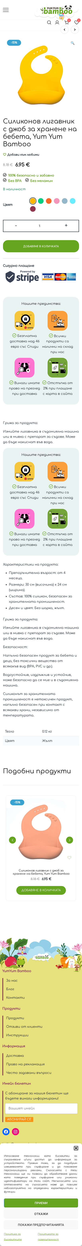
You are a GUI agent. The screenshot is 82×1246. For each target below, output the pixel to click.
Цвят (8, 205)
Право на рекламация (25, 1064)
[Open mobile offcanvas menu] (6, 10)
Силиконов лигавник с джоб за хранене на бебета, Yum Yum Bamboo (41, 872)
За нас (12, 980)
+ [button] (66, 225)
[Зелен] (41, 201)
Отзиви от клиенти (24, 1027)
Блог (10, 989)
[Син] (73, 201)
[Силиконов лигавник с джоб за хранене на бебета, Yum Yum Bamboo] (64, 29)
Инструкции (17, 1035)
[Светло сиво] (65, 201)
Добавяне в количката (41, 246)
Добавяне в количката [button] (41, 890)
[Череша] (33, 209)
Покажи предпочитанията (41, 1225)
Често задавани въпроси (28, 1073)
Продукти (15, 1018)
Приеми (41, 1203)
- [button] (16, 225)
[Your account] (57, 22)
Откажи (41, 1214)
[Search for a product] (49, 22)
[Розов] (57, 201)
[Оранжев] (49, 201)
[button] (76, 1148)
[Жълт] (33, 201)
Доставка (15, 1056)
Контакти (15, 998)
